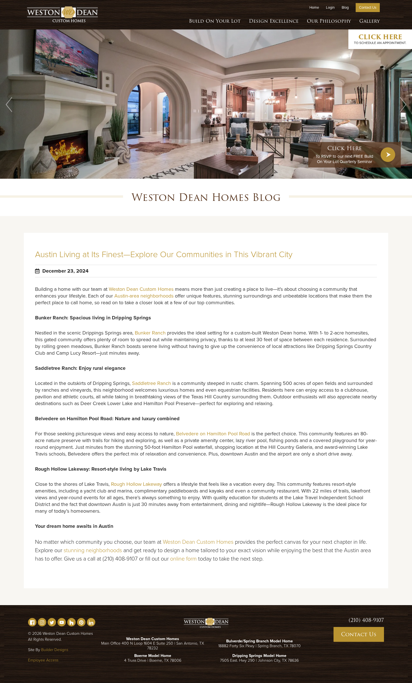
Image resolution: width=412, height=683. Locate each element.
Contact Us (367, 7)
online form (183, 559)
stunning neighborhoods (93, 550)
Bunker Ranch (150, 333)
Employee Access (43, 660)
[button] (9, 104)
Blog (345, 7)
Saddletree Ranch (151, 383)
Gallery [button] (369, 21)
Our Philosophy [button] (329, 21)
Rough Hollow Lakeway (136, 484)
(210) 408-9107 (366, 620)
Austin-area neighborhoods (143, 296)
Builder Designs (54, 649)
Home (314, 7)
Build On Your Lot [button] (214, 21)
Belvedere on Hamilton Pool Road (213, 434)
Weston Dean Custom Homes (141, 289)
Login (330, 7)
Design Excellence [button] (273, 21)
